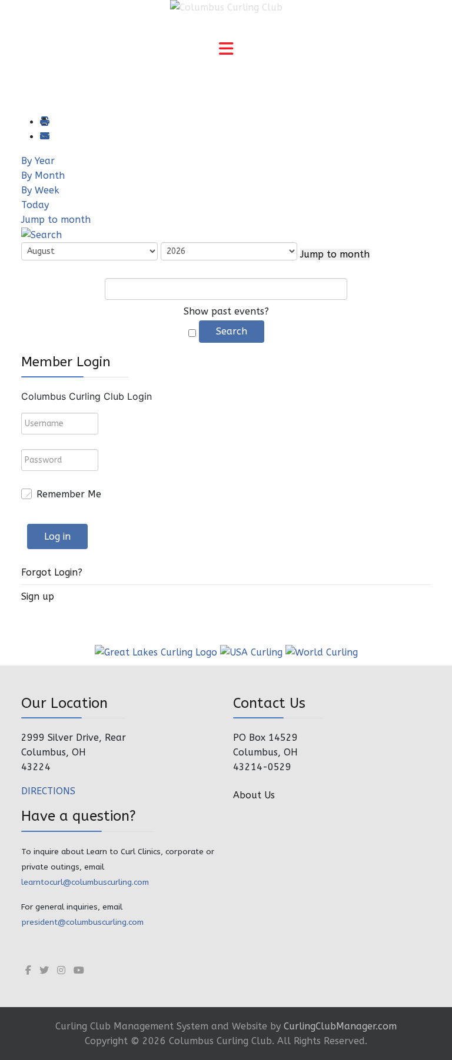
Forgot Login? (51, 572)
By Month (43, 175)
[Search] (41, 234)
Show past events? (226, 311)
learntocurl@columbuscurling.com (85, 882)
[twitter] (44, 970)
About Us (254, 795)
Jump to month (56, 219)
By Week (40, 190)
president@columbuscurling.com (82, 922)
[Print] (44, 122)
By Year (38, 160)
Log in (57, 536)
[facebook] (28, 970)
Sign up (37, 596)
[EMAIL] (44, 136)
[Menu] (226, 50)
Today (35, 204)
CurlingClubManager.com (340, 1026)
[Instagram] (61, 970)
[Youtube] (79, 970)
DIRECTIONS (48, 791)
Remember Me (68, 494)
